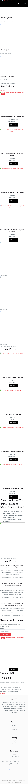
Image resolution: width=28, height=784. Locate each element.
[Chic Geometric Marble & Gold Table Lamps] (12, 140)
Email (2, 628)
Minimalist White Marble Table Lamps (12, 192)
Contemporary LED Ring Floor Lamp (12, 488)
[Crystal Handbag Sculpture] (12, 400)
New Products (14, 741)
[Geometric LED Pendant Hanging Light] (12, 438)
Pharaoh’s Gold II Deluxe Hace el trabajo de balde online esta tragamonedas (12, 585)
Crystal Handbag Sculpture (12, 414)
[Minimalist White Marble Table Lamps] (12, 179)
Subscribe (5, 634)
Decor (12, 419)
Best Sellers (14, 743)
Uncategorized (7, 577)
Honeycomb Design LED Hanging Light (12, 116)
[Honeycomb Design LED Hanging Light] (12, 103)
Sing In (14, 727)
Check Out (14, 729)
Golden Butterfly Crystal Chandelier (12, 377)
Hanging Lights (12, 121)
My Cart (14, 725)
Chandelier (12, 382)
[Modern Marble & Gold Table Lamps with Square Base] (12, 216)
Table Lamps (12, 160)
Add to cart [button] (13, 124)
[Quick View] (7, 125)
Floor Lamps (12, 493)
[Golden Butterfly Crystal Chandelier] (12, 363)
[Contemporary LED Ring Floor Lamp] (12, 475)
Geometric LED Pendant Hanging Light (12, 451)
